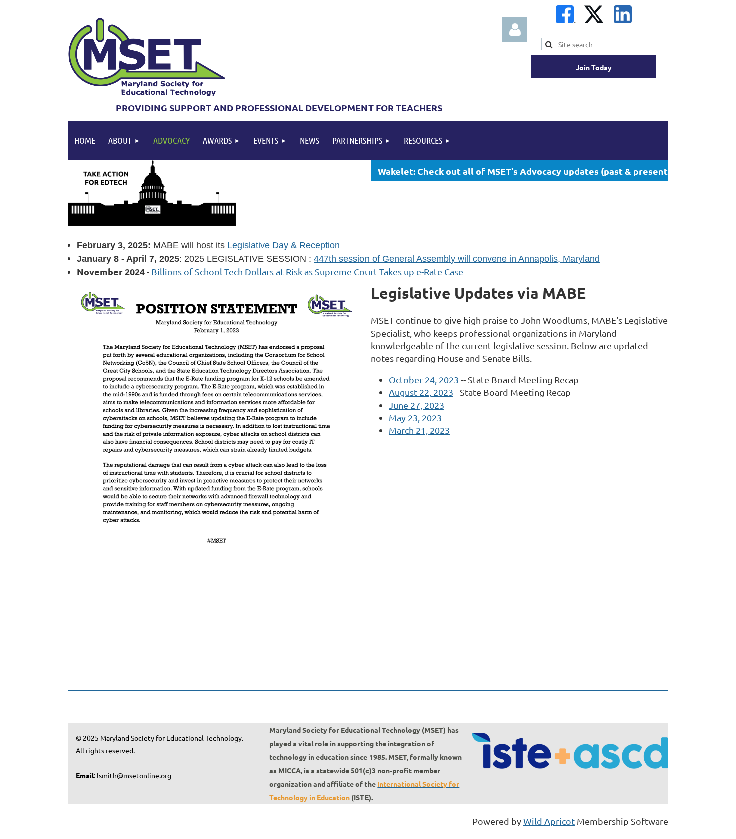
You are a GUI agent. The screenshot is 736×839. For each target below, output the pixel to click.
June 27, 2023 (416, 405)
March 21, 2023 (419, 430)
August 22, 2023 (421, 392)
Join (583, 67)
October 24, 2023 (424, 379)
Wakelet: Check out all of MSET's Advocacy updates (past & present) (524, 171)
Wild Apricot (549, 821)
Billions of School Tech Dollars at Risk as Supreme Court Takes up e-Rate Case (307, 271)
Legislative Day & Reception (283, 245)
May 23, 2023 (415, 417)
